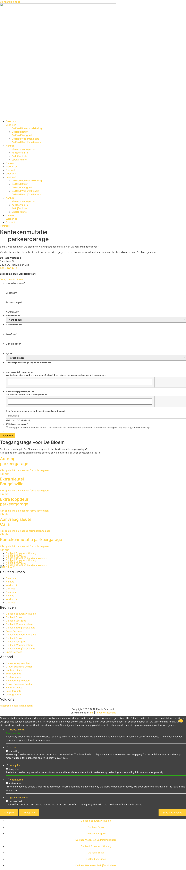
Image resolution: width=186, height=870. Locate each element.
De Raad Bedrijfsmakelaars (26, 142)
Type (9, 353)
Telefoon (11, 334)
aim (91, 712)
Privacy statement (106, 712)
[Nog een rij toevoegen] (158, 382)
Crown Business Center (19, 666)
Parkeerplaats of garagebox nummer (28, 362)
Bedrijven (11, 124)
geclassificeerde (19, 797)
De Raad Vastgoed (22, 135)
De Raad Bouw (20, 131)
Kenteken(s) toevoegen (19, 372)
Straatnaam (13, 315)
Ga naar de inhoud (10, 1)
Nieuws (10, 163)
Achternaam (12, 311)
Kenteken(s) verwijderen (20, 391)
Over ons (11, 121)
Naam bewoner (15, 283)
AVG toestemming (17, 424)
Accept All (29, 812)
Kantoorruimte (20, 152)
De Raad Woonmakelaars (25, 138)
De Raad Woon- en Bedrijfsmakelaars (26, 565)
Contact (10, 170)
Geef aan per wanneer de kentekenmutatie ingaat (35, 411)
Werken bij (11, 166)
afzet (13, 747)
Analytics (15, 765)
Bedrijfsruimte (19, 156)
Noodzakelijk (17, 729)
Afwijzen (9, 812)
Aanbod (10, 145)
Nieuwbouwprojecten (23, 149)
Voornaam (11, 292)
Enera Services (14, 631)
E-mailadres (13, 343)
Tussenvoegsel (14, 302)
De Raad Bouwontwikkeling (27, 128)
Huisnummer (14, 324)
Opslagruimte (19, 159)
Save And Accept (172, 812)
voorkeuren (16, 779)
